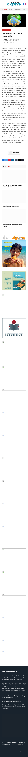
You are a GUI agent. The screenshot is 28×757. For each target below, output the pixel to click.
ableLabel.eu (23, 752)
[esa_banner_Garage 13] (14, 618)
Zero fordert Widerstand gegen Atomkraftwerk (12, 186)
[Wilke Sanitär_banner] (14, 549)
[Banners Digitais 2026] (14, 390)
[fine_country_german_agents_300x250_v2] (14, 367)
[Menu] (3, 4)
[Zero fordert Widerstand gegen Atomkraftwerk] (14, 176)
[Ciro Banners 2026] (14, 435)
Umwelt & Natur (6, 29)
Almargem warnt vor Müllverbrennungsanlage (11, 205)
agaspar (6, 39)
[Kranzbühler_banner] (14, 595)
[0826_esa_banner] (14, 267)
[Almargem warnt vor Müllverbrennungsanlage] (14, 196)
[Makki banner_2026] (14, 481)
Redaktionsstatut (16, 744)
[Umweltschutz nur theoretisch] (14, 20)
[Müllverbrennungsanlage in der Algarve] (14, 216)
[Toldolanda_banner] (14, 572)
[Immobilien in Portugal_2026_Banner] (14, 290)
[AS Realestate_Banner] (14, 504)
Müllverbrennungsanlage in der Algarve (12, 225)
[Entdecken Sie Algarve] (13, 4)
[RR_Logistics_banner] (14, 527)
